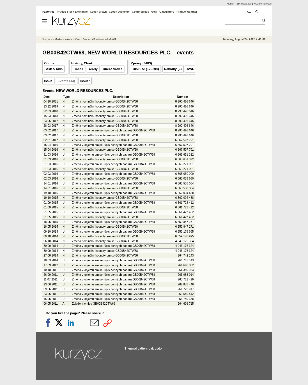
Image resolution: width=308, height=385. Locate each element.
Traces (78, 69)
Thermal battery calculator (143, 348)
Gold (154, 11)
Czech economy (119, 11)
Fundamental (100, 39)
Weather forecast (262, 3)
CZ (249, 11)
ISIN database (243, 3)
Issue (48, 81)
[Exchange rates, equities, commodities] (79, 356)
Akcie (69, 39)
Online (49, 63)
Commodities (140, 11)
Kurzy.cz (47, 39)
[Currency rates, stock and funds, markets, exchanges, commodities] (71, 25)
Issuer (85, 81)
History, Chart (81, 63)
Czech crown (98, 11)
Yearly (93, 69)
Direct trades (112, 69)
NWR (113, 39)
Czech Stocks (83, 39)
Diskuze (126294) (146, 69)
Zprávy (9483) (141, 63)
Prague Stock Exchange (72, 11)
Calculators (166, 11)
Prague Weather (187, 11)
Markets (59, 39)
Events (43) (66, 81)
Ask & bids (54, 69)
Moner (230, 3)
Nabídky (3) (173, 69)
